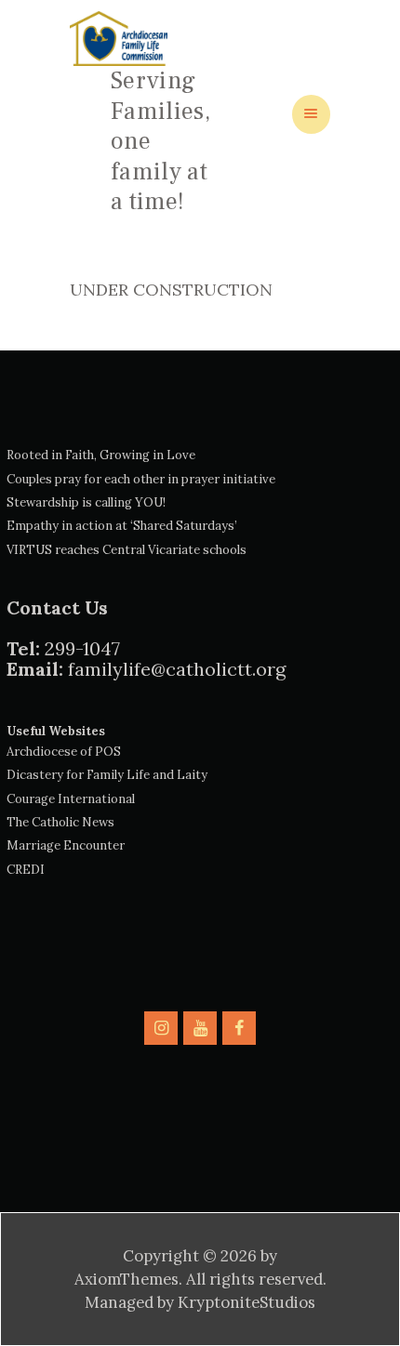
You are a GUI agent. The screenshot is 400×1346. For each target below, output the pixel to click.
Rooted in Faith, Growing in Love (101, 455)
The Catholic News (60, 822)
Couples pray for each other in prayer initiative (141, 479)
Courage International (71, 799)
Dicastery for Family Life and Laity (107, 775)
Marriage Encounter (66, 845)
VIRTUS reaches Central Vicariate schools (127, 550)
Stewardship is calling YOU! (86, 502)
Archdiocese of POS (64, 751)
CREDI (26, 870)
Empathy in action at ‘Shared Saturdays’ (122, 526)
